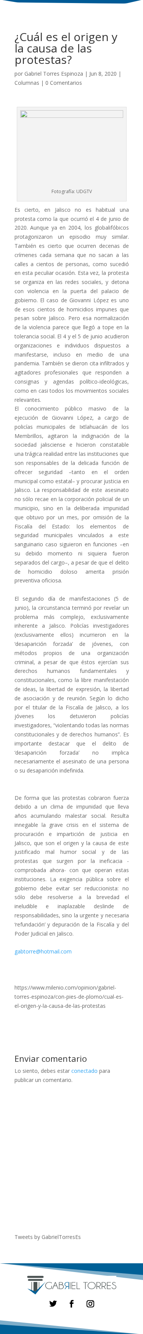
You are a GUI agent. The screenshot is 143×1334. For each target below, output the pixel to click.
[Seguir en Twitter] (52, 1303)
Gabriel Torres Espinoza (53, 73)
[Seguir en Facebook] (71, 1303)
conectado (84, 1070)
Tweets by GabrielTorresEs (47, 1236)
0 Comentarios (63, 82)
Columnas (26, 82)
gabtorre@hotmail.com (43, 951)
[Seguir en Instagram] (90, 1303)
